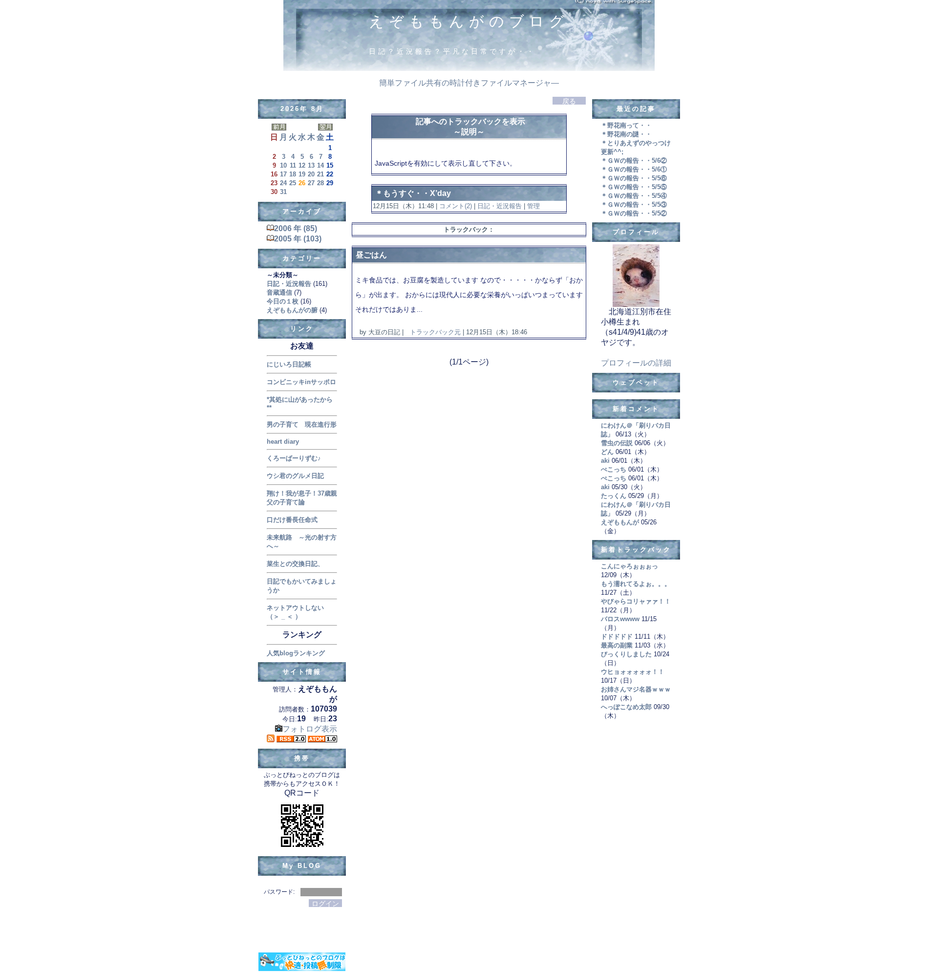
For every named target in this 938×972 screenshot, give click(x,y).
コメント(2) (454, 206)
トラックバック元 (435, 332)
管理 (533, 206)
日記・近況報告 (499, 206)
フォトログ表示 (309, 729)
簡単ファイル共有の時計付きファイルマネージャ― (469, 83)
